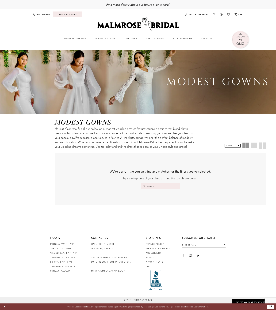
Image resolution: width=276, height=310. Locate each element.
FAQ (148, 266)
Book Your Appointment (251, 302)
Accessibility (154, 253)
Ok (271, 306)
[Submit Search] (144, 186)
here (206, 306)
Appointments (154, 262)
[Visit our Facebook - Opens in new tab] (183, 255)
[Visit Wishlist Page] (228, 14)
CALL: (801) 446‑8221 (102, 244)
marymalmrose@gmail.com (108, 271)
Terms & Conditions (158, 248)
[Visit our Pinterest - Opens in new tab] (198, 255)
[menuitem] (41, 14)
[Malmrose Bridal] (138, 24)
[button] (221, 14)
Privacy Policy (155, 244)
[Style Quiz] (240, 40)
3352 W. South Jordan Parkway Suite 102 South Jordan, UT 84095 (111, 259)
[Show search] (214, 14)
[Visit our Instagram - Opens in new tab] (190, 255)
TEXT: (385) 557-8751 (102, 248)
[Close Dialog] (5, 307)
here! (166, 4)
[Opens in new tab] (156, 280)
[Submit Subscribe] (224, 245)
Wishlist (151, 257)
